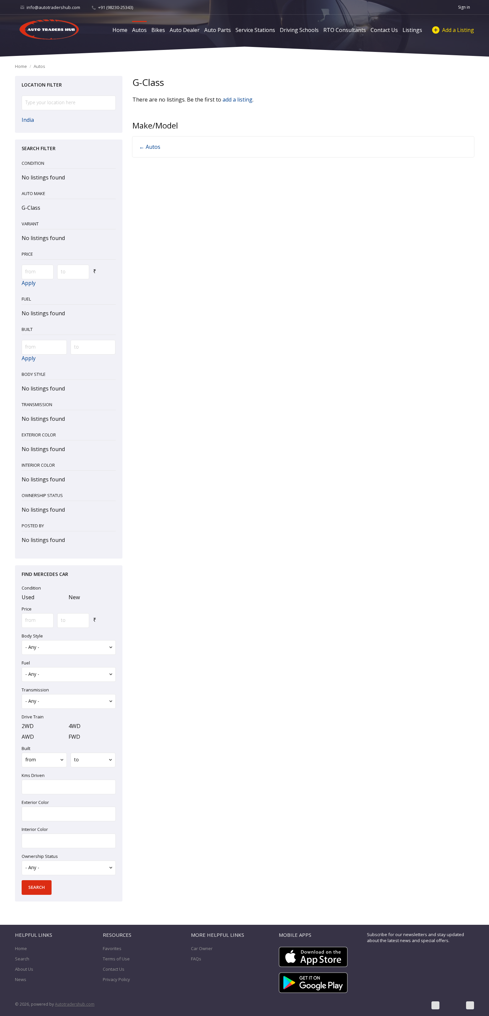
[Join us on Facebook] (435, 1005)
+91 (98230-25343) (115, 7)
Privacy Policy (116, 979)
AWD (28, 736)
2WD (28, 726)
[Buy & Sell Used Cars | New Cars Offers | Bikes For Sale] (49, 30)
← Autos (149, 146)
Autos (139, 30)
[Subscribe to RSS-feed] (470, 1005)
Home (119, 30)
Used (28, 597)
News (20, 979)
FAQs (196, 959)
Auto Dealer (185, 30)
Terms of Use (116, 959)
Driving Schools (299, 30)
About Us (24, 969)
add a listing (237, 99)
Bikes (158, 30)
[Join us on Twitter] (453, 1005)
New (74, 597)
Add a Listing (458, 30)
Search (22, 959)
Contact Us (384, 30)
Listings (412, 30)
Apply (29, 283)
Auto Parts (217, 30)
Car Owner (202, 948)
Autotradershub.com (74, 1004)
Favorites (112, 948)
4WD (75, 726)
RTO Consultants (344, 30)
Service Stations (255, 30)
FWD (74, 736)
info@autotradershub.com (53, 7)
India (28, 120)
